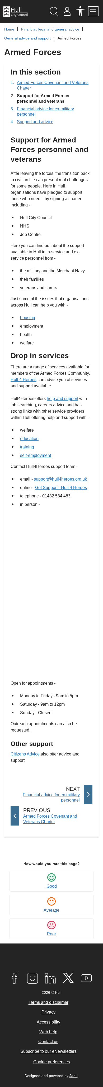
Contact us (48, 1041)
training (27, 447)
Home (9, 29)
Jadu (73, 1076)
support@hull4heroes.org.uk (60, 479)
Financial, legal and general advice (50, 29)
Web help (48, 1032)
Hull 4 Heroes (23, 379)
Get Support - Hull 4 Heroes (61, 487)
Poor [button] (51, 934)
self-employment (35, 455)
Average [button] (51, 910)
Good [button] (51, 886)
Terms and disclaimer (48, 1002)
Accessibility (48, 1022)
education (29, 438)
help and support (62, 398)
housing (27, 317)
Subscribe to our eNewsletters (48, 1051)
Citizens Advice (25, 754)
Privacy (48, 1012)
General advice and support (27, 38)
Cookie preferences (51, 1062)
